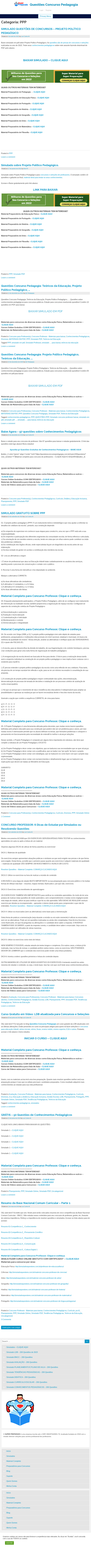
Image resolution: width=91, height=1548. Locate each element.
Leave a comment (8, 157)
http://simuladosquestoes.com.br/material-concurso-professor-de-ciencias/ (38, 1272)
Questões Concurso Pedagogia (54, 4)
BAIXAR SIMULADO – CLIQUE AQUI (45, 60)
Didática (67, 499)
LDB (46, 1000)
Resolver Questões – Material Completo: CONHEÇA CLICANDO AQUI (29, 869)
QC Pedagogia (29, 293)
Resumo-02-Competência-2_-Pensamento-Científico (22, 1232)
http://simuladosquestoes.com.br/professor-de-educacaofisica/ (39, 1266)
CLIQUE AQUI (39, 92)
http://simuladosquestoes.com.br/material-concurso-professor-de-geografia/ (39, 1284)
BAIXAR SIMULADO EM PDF (45, 311)
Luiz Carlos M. (25, 36)
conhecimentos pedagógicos (42, 45)
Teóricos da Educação (52, 339)
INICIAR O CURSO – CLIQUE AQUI (45, 1038)
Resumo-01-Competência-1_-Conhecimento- (19, 1226)
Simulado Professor (33, 343)
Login (41, 10)
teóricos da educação (69, 343)
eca (10, 1097)
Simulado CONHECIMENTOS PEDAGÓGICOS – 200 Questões (31, 1387)
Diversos (4, 339)
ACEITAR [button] (9, 1543)
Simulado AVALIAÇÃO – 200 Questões (21, 1362)
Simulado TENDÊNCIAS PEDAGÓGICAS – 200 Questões (29, 1372)
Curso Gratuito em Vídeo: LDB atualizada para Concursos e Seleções (45, 1014)
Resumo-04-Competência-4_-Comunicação (18, 1244)
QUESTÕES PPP (42, 417)
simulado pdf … (10, 420)
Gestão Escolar (38, 1000)
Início (8, 1451)
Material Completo (13, 1461)
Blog (8, 1471)
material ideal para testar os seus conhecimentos (43, 177)
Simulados (10, 1456)
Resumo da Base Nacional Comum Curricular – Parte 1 (35, 1203)
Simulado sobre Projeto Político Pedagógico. (30, 165)
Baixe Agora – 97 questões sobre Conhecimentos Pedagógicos (41, 431)
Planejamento (6, 501)
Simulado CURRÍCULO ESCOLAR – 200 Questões (26, 1382)
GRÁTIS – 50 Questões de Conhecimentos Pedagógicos (36, 1114)
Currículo (59, 499)
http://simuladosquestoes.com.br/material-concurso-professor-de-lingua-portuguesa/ (43, 1301)
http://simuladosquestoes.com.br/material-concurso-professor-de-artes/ (33, 1278)
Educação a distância (21, 1097)
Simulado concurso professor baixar (64, 417)
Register (48, 10)
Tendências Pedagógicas (37, 1099)
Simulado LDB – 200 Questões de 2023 (22, 1352)
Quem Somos (11, 1481)
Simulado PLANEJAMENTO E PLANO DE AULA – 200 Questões (32, 1367)
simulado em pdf (18, 343)
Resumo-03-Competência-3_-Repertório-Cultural (20, 1238)
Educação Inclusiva (79, 499)
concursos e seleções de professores (55, 175)
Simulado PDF (19, 274)
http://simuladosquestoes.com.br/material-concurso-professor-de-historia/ (36, 1290)
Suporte (9, 1476)
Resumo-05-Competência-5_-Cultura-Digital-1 (19, 1250)
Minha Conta (11, 1486)
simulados (35, 1103)
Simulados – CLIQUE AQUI (17, 1347)
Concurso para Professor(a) (20, 336)
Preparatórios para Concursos (18, 1466)
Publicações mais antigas (11, 1327)
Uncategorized (57, 1191)
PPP (11, 153)
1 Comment (5, 816)
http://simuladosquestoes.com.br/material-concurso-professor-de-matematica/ (41, 1295)
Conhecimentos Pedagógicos (77, 336)
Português (80, 1097)
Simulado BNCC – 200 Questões (19, 1357)
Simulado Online (82, 813)
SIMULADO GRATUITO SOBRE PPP (23, 513)
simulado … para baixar (51, 343)
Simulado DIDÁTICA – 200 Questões (21, 1377)
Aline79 (25, 168)
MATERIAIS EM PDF (17, 339)
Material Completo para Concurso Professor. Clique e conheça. (41, 596)
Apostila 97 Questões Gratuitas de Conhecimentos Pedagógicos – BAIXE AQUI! (45, 450)
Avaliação (13, 997)
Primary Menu (45, 16)
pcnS (78, 1311)
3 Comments (6, 1319)
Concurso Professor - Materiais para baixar (48, 336)
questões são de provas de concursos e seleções (69, 43)
